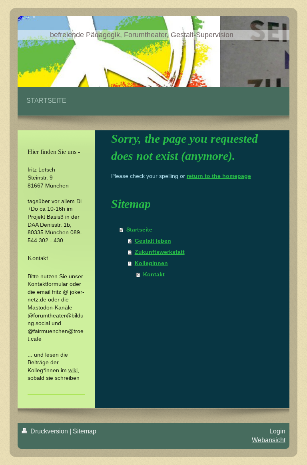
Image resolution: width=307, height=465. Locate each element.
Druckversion (49, 431)
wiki (73, 370)
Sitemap (84, 431)
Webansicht (268, 440)
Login (277, 431)
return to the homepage (219, 176)
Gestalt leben (153, 240)
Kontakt (154, 274)
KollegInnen (151, 263)
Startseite (139, 229)
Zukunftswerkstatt (160, 252)
